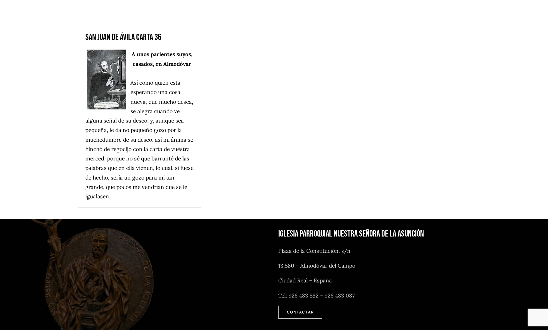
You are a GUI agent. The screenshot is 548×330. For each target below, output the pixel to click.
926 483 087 (340, 295)
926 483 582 (304, 295)
